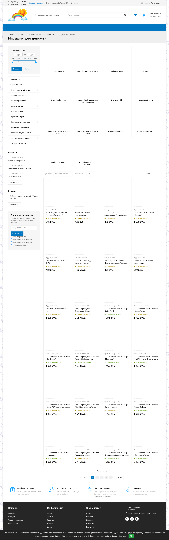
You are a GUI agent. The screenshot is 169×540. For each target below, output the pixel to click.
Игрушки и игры (35, 34)
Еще (153, 27)
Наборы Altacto (51, 210)
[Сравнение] (69, 181)
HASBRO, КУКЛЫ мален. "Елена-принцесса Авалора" (116, 261)
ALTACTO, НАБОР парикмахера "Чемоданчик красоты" (116, 214)
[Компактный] (159, 173)
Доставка (61, 27)
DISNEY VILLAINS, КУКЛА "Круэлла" (144, 214)
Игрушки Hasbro (140, 210)
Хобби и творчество (18, 95)
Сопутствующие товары (20, 138)
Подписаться (17, 233)
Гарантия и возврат (16, 520)
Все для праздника (18, 100)
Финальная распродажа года (19, 168)
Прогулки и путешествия (20, 132)
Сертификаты (16, 84)
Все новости (14, 182)
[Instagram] (132, 519)
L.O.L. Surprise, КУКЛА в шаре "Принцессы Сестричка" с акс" (117, 454)
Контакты (139, 27)
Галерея (89, 516)
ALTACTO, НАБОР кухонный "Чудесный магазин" (57, 214)
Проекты (50, 520)
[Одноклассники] (137, 519)
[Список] (155, 173)
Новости (89, 520)
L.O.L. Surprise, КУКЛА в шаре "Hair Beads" (58, 357)
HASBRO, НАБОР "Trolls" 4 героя (57, 310)
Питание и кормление (19, 127)
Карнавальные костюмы (20, 122)
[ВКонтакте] (127, 519)
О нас (88, 513)
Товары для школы (18, 143)
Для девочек (50, 34)
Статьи (50, 516)
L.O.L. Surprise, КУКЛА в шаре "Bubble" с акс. (146, 310)
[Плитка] (152, 173)
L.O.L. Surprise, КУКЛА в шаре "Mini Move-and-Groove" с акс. (146, 357)
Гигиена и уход (16, 106)
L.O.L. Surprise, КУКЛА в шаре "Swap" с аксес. (116, 405)
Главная (11, 34)
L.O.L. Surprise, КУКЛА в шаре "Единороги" (58, 454)
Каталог (21, 34)
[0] (135, 16)
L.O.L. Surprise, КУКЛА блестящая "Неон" (84, 310)
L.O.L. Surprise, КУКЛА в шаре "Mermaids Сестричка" (87, 357)
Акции (46, 27)
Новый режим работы (16, 160)
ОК (131, 536)
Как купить (78, 27)
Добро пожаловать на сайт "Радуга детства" (24, 197)
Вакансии (90, 523)
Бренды (50, 523)
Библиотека (15, 79)
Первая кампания (19, 245)
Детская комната (17, 111)
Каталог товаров (26, 27)
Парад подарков (14, 176)
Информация (98, 27)
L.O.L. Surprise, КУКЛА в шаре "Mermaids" (116, 357)
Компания (120, 27)
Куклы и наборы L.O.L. (83, 306)
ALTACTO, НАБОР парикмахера (82, 214)
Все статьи (14, 204)
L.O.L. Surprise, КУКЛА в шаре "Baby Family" (116, 310)
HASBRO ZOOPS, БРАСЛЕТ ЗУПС (57, 261)
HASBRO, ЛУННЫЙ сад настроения (143, 261)
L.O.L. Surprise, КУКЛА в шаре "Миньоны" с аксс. (87, 454)
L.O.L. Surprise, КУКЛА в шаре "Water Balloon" (146, 405)
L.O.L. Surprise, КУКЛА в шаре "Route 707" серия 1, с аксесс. (58, 405)
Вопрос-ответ (13, 523)
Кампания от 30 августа (22, 239)
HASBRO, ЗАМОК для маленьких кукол (83, 261)
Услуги (49, 527)
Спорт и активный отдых (20, 90)
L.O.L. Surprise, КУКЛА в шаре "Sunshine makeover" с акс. (87, 405)
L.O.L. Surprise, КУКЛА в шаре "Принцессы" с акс (146, 454)
